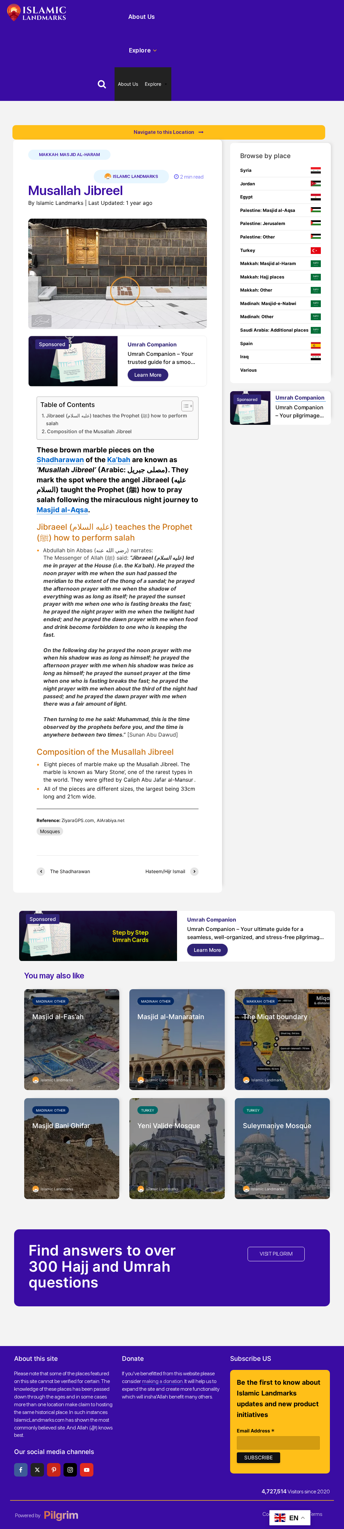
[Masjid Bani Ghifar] (71, 1148)
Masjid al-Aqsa (62, 510)
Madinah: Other (50, 1001)
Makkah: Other (260, 1001)
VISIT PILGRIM (276, 1254)
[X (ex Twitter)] (37, 1470)
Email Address (256, 1431)
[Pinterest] (53, 1470)
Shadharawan (60, 459)
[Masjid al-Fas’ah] (71, 1039)
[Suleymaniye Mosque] (282, 1148)
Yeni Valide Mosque (168, 1126)
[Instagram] (70, 1470)
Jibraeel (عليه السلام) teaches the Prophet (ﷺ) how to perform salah (116, 419)
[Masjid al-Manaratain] (176, 1039)
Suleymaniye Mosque (277, 1126)
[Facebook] (21, 1470)
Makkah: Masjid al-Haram (69, 154)
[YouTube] (86, 1470)
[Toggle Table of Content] (183, 406)
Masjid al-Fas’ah (58, 1017)
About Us (141, 16)
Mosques (50, 831)
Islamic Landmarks (135, 176)
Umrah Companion (152, 344)
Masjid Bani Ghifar (61, 1126)
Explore (140, 50)
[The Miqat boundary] (282, 1039)
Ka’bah (118, 459)
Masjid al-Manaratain (170, 1017)
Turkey (147, 1110)
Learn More (148, 375)
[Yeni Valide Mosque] (176, 1148)
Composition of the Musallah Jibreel (89, 431)
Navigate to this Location (164, 132)
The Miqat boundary (275, 1017)
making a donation (162, 1381)
